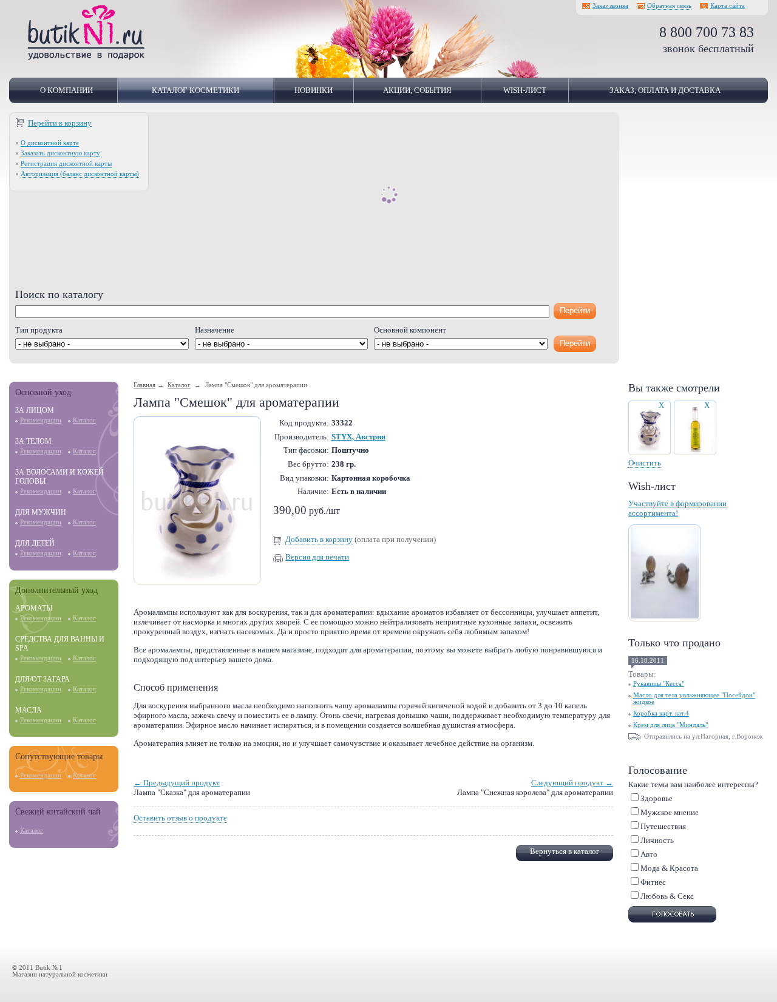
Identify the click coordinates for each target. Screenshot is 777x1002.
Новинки (313, 90)
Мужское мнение (669, 812)
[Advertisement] (314, 203)
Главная (144, 385)
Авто (648, 854)
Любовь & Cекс (667, 896)
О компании (66, 90)
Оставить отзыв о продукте (180, 817)
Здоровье (656, 798)
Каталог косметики (195, 90)
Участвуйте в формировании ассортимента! (677, 508)
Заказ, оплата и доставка (665, 90)
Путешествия (663, 826)
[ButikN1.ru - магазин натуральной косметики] (86, 58)
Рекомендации (40, 420)
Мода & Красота (669, 868)
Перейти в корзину (60, 122)
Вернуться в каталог (564, 851)
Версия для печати (317, 556)
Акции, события (417, 90)
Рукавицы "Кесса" (658, 683)
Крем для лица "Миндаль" (670, 725)
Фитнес (653, 882)
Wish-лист (524, 90)
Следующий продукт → (572, 782)
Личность (657, 840)
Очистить (644, 462)
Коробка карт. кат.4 (661, 713)
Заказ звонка (610, 5)
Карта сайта (727, 5)
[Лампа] (197, 578)
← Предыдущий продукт (177, 782)
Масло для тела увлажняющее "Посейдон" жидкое (694, 698)
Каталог (84, 420)
